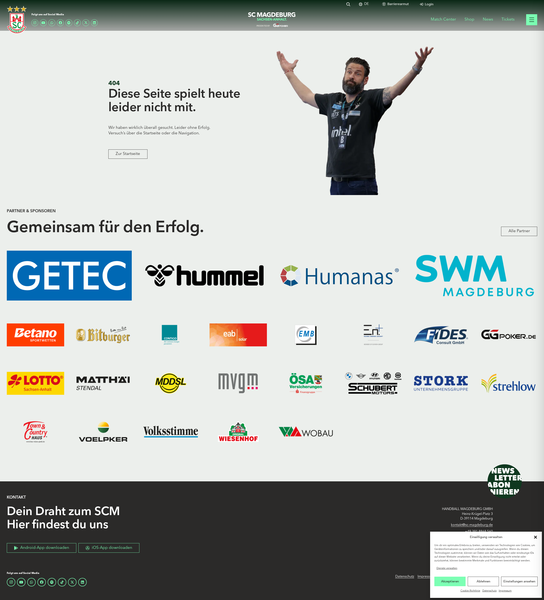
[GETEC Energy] (69, 276)
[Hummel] (204, 276)
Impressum (505, 591)
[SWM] (474, 276)
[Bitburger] (103, 335)
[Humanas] (339, 276)
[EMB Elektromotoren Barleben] (305, 335)
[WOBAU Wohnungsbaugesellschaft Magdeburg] (305, 432)
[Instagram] (34, 22)
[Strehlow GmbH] (508, 383)
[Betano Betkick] (35, 335)
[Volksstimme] (170, 432)
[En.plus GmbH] (373, 335)
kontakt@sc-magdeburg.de (472, 525)
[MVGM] (238, 383)
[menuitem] (366, 4)
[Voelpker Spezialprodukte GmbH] (103, 432)
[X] (85, 22)
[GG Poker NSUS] (508, 335)
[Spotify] (68, 22)
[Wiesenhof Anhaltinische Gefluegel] (238, 432)
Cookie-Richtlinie (470, 591)
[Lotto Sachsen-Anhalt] (35, 383)
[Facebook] (60, 22)
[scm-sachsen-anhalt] (272, 19)
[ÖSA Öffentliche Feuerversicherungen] (305, 383)
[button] (535, 537)
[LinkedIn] (94, 22)
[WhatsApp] (51, 22)
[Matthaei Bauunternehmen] (103, 383)
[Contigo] (170, 335)
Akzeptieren (450, 581)
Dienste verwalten (446, 568)
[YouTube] (43, 22)
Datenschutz (489, 591)
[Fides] (441, 335)
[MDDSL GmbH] (170, 383)
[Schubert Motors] (373, 383)
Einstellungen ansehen (519, 581)
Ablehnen (483, 581)
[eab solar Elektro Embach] (238, 335)
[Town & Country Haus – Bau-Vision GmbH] (35, 432)
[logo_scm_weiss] (17, 20)
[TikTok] (77, 22)
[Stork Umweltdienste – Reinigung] (441, 383)
